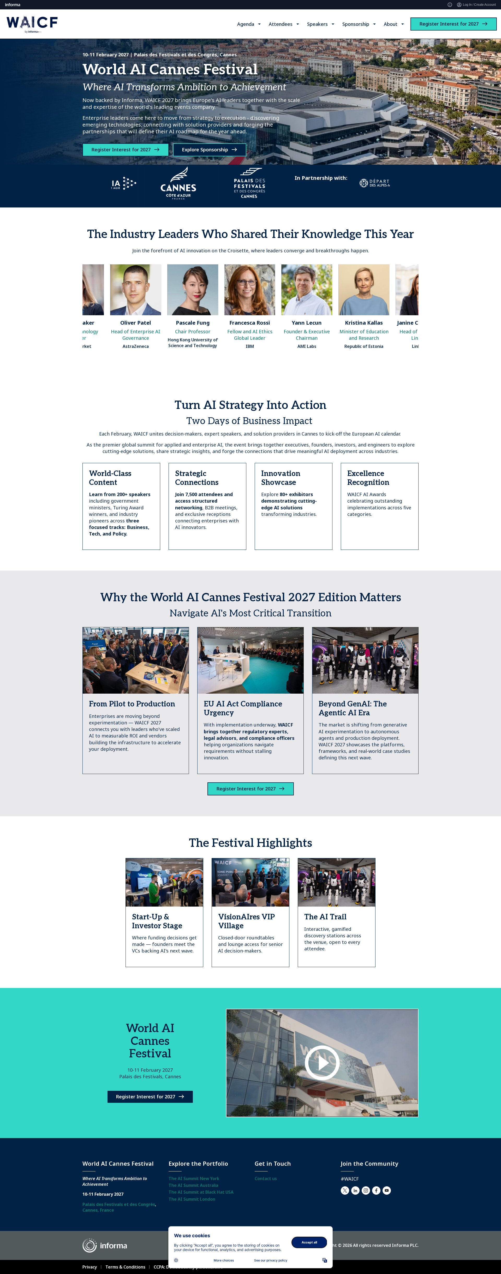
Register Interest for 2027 (449, 24)
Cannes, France (98, 1210)
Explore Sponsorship (205, 149)
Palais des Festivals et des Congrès (118, 1204)
